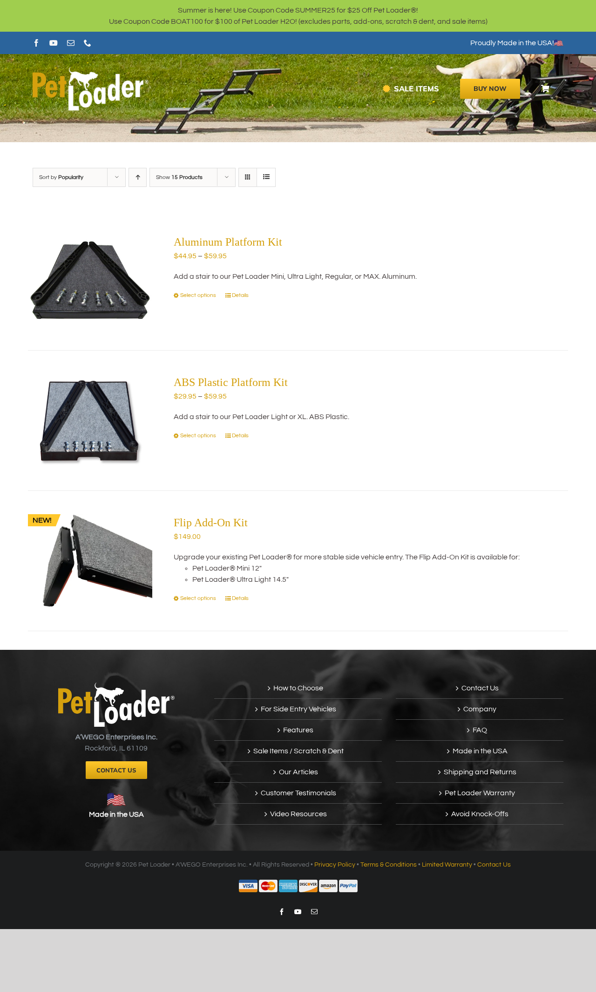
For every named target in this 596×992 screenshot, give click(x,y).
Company (479, 709)
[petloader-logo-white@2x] (91, 70)
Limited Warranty (447, 864)
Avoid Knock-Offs (479, 814)
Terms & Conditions (388, 864)
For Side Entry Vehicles (298, 709)
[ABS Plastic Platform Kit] (90, 420)
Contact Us (480, 688)
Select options (198, 295)
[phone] (87, 43)
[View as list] (266, 177)
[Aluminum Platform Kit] (90, 280)
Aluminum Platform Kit (228, 242)
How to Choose (298, 688)
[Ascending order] (138, 177)
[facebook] (36, 43)
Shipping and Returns (480, 772)
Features (298, 730)
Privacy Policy (334, 864)
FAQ (480, 730)
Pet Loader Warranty (480, 793)
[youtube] (53, 43)
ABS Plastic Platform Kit (231, 382)
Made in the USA (116, 814)
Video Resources (298, 814)
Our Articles (298, 772)
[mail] (70, 43)
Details (240, 295)
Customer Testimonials (298, 793)
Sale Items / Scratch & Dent (298, 751)
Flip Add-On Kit (211, 523)
